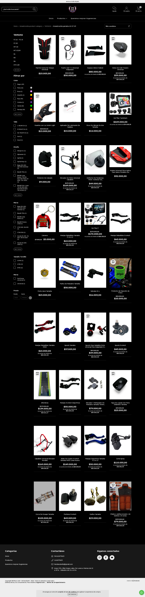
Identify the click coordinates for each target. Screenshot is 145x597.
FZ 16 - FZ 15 (18, 40)
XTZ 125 (16, 65)
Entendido (72, 594)
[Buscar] (34, 9)
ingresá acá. (40, 582)
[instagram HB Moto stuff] (3, 1)
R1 (14, 54)
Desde (16, 294)
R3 (14, 58)
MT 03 (16, 47)
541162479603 (59, 556)
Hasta (23, 294)
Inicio (51, 18)
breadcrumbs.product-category (31, 26)
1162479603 (58, 560)
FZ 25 (16, 43)
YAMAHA (47, 26)
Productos (61, 18)
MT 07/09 (17, 50)
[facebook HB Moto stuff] (6, 1)
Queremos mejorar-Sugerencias (83, 18)
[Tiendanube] (133, 581)
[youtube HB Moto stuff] (9, 1)
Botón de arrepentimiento (56, 582)
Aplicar (30, 297)
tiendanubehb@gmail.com (63, 564)
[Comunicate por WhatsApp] (141, 592)
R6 (14, 61)
